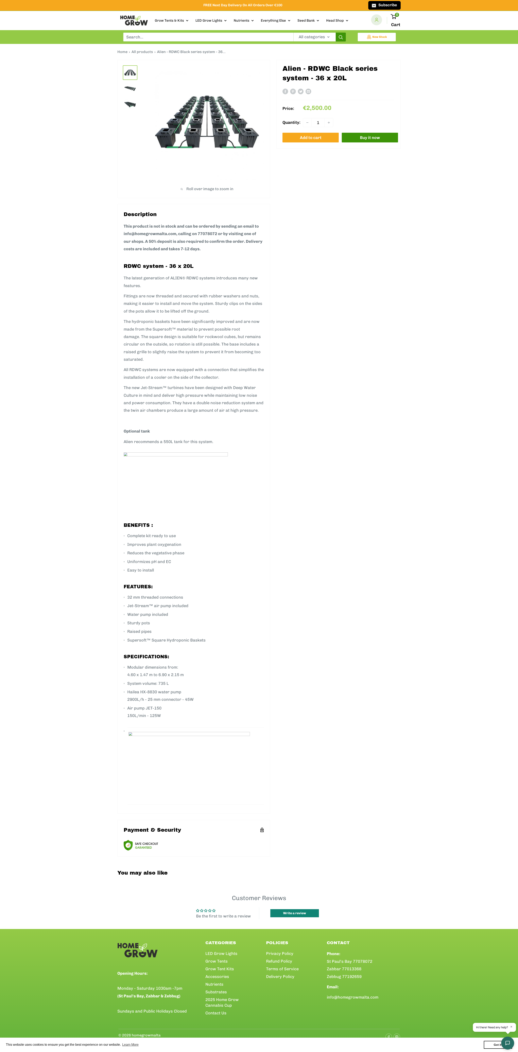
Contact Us (215, 1013)
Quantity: (291, 122)
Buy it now (370, 137)
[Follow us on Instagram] (396, 1035)
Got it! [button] (498, 1044)
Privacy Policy (279, 953)
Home (122, 52)
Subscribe (387, 5)
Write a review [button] (294, 913)
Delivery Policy (280, 976)
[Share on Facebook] (285, 91)
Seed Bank (306, 20)
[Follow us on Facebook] (387, 1035)
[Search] (341, 37)
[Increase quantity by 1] (329, 122)
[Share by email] (308, 91)
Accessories (217, 976)
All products (142, 52)
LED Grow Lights (208, 20)
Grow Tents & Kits (169, 20)
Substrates (216, 991)
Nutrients (241, 20)
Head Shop (335, 20)
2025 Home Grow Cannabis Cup (222, 1002)
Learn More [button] (130, 1044)
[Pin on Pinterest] (293, 91)
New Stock (379, 37)
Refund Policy (279, 961)
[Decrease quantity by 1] (307, 122)
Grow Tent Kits (219, 968)
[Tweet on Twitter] (301, 91)
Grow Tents (216, 961)
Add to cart (311, 137)
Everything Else (273, 20)
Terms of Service (282, 968)
